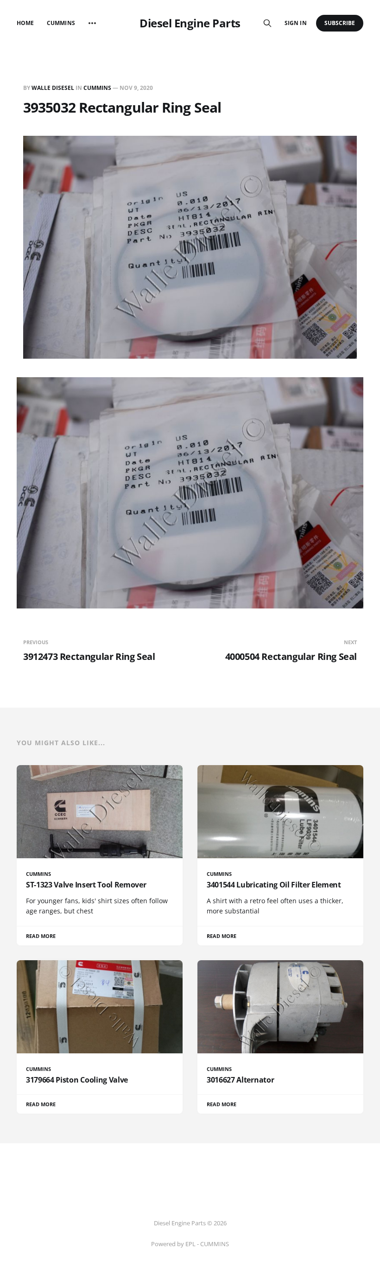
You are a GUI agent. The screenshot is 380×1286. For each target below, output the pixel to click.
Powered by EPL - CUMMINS (190, 1244)
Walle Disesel (53, 88)
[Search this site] (267, 23)
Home (25, 23)
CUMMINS (97, 88)
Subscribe (339, 23)
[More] (92, 23)
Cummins (61, 23)
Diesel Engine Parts (190, 23)
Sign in (295, 23)
